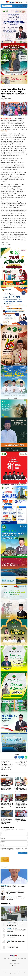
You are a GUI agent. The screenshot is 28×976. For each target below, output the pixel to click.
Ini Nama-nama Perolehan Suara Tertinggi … (15, 924)
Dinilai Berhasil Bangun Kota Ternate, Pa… (15, 936)
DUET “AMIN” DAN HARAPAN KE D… (16, 942)
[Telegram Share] (22, 757)
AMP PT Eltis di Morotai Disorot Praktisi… (15, 893)
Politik (8, 934)
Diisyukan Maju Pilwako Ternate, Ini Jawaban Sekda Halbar (21, 763)
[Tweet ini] (19, 757)
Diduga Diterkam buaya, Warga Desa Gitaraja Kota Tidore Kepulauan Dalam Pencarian (6, 820)
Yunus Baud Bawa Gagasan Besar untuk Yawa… (13, 887)
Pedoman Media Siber (20, 958)
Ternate (9, 922)
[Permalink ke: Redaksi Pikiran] (2, 99)
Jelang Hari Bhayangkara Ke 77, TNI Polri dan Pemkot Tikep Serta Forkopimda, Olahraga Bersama (7, 765)
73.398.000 (4, 131)
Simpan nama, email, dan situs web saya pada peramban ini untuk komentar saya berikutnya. (14, 849)
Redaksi (14, 960)
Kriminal (9, 928)
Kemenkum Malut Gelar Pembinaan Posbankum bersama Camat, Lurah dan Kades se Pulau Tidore (21, 804)
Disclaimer (7, 958)
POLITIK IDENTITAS (12, 947)
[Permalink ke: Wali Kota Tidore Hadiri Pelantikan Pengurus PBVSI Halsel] (21, 813)
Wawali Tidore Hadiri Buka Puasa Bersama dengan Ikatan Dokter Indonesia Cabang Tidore (7, 804)
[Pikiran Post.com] (14, 2)
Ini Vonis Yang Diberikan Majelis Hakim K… (16, 930)
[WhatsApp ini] (25, 757)
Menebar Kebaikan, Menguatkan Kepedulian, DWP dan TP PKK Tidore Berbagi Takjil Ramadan (21, 788)
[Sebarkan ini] (15, 757)
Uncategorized (4, 885)
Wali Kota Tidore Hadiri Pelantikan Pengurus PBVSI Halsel (21, 819)
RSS (15, 966)
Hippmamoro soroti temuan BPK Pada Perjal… (15, 898)
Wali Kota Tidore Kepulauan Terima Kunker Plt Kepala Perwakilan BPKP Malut (6, 788)
